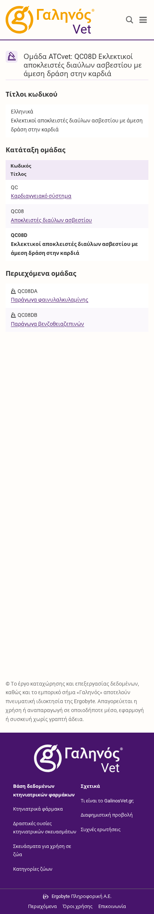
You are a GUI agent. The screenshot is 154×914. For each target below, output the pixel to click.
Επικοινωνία (112, 906)
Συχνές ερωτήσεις (100, 829)
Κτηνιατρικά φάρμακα (38, 809)
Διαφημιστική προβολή (107, 815)
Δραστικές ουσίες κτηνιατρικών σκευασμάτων (44, 828)
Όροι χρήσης (77, 906)
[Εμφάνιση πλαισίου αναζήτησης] (129, 20)
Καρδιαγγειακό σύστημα (41, 196)
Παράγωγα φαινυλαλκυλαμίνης (49, 300)
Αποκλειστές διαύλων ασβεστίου (51, 220)
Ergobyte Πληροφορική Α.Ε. (81, 896)
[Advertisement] (77, 413)
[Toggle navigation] (143, 20)
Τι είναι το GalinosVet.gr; (107, 801)
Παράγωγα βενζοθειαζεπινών (47, 324)
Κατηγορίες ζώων (32, 869)
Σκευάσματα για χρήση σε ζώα (42, 850)
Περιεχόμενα (42, 906)
